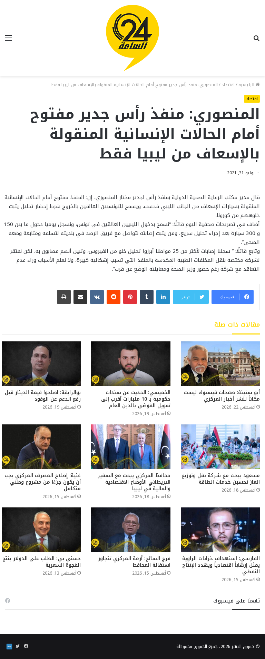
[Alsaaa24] (132, 38)
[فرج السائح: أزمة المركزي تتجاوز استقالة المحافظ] (130, 529)
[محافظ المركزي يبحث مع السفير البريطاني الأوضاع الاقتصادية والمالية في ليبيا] (130, 446)
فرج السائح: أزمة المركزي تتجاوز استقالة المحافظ (134, 562)
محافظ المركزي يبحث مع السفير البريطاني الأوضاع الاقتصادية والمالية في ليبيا (134, 482)
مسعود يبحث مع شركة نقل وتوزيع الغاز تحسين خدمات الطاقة (220, 479)
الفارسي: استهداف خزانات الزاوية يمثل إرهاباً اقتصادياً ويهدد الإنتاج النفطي (221, 565)
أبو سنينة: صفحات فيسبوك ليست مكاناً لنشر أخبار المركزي (222, 396)
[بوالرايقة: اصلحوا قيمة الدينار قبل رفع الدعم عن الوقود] (41, 363)
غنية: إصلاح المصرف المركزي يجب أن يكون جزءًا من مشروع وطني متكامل (42, 482)
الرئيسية (247, 84)
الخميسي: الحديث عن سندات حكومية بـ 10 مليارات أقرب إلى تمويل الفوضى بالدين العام (135, 399)
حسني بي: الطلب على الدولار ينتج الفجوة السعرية (41, 562)
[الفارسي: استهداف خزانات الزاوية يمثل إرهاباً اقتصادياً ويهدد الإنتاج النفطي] (220, 529)
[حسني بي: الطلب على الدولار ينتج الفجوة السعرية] (41, 529)
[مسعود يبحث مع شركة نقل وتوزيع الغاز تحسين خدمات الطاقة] (220, 446)
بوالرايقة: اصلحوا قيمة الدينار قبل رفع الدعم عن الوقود (43, 396)
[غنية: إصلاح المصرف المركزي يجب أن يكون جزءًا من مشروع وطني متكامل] (41, 446)
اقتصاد (228, 84)
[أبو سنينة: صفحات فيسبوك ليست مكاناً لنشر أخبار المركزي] (220, 363)
